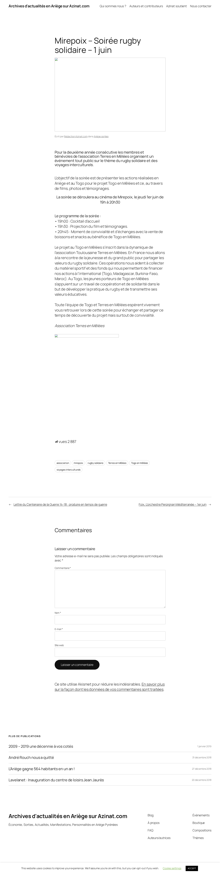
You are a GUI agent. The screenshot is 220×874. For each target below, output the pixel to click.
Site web (59, 645)
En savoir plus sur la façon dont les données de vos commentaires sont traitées (110, 687)
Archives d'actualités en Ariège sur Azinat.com (49, 6)
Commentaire (63, 568)
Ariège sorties (101, 136)
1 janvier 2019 (204, 746)
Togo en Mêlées (139, 463)
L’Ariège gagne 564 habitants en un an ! (42, 769)
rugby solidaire (95, 463)
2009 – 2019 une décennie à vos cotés (41, 746)
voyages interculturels (69, 469)
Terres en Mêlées (117, 463)
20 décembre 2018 (201, 780)
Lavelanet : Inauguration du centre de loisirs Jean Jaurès (56, 780)
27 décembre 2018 (201, 768)
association (63, 463)
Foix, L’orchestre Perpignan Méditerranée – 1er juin (172, 504)
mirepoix (78, 463)
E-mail (59, 629)
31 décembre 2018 (201, 757)
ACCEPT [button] (192, 868)
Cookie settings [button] (172, 868)
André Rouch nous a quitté (31, 757)
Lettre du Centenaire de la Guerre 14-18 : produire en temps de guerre (60, 504)
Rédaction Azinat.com (75, 136)
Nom (58, 612)
